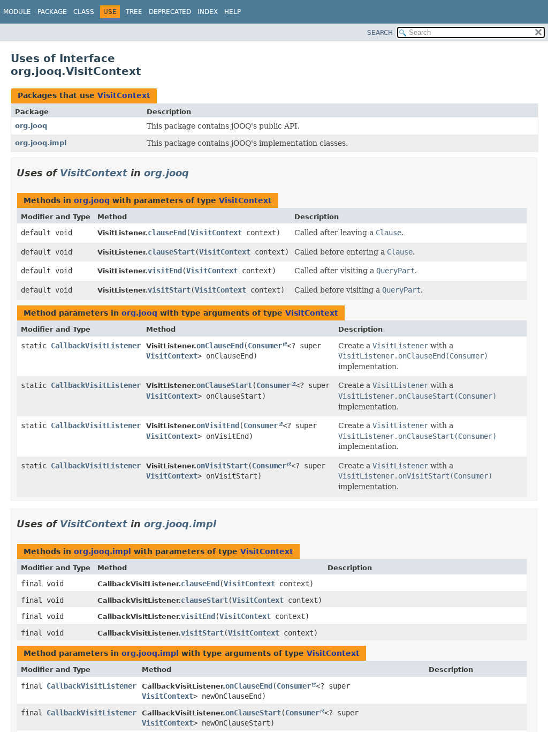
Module (17, 12)
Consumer (265, 345)
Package (52, 12)
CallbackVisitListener (96, 345)
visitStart (169, 290)
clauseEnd (167, 232)
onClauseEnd (219, 345)
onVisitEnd (217, 425)
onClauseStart (224, 385)
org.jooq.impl (40, 143)
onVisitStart (222, 465)
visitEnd (165, 270)
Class (83, 12)
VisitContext (123, 95)
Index (207, 12)
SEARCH (380, 32)
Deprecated (170, 12)
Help (232, 12)
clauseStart (171, 252)
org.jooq (31, 126)
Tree (134, 12)
